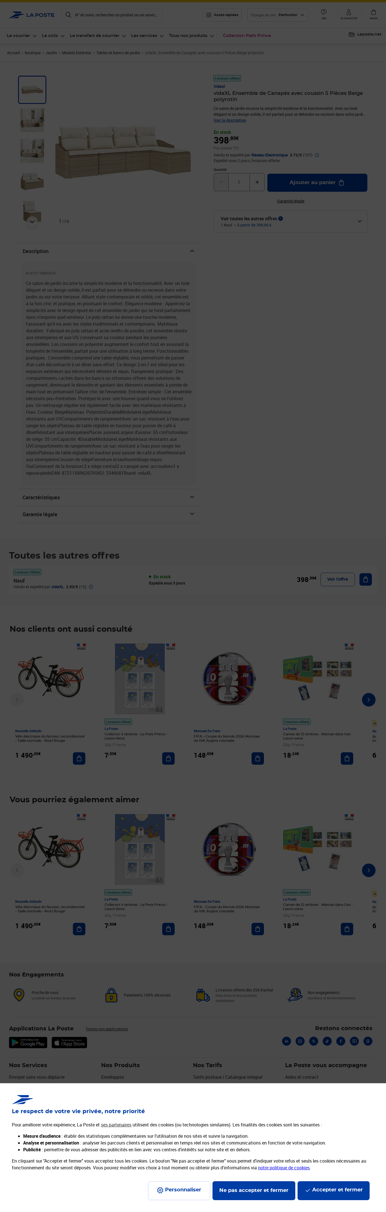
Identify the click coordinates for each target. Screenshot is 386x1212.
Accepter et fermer (337, 1190)
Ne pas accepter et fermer (254, 1190)
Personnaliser (183, 1190)
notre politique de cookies (284, 1168)
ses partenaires (116, 1125)
